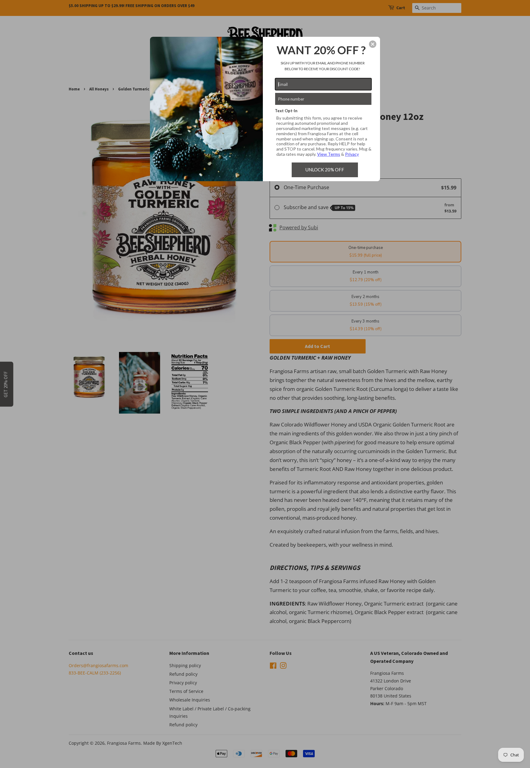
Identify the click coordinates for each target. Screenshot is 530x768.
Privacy (352, 154)
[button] (372, 44)
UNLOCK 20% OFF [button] (324, 169)
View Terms (328, 154)
